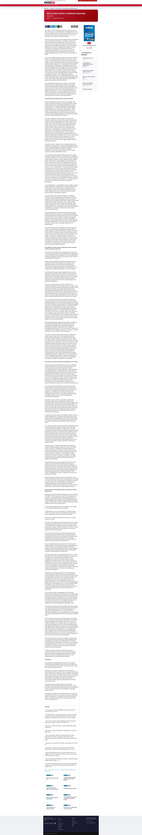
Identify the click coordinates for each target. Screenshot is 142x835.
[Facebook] (46, 26)
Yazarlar (52, 5)
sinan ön (57, 769)
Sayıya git (88, 47)
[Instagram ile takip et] (93, 0)
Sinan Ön (50, 16)
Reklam (73, 824)
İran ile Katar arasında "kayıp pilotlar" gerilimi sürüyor (53, 0)
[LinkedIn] (53, 26)
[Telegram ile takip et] (55, 823)
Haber (59, 818)
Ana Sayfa (46, 8)
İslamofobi (52, 769)
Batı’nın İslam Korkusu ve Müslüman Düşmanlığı (70, 8)
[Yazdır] (61, 26)
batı (55, 769)
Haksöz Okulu (52, 8)
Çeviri (59, 821)
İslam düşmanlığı (63, 769)
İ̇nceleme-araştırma (58, 8)
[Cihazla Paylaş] (58, 26)
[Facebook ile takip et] (88, 0)
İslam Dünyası (60, 819)
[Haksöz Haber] (49, 2)
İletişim (73, 819)
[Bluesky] (51, 26)
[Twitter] (48, 26)
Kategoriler (56, 5)
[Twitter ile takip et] (89, 0)
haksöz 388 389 (69, 769)
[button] (72, 26)
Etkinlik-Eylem (60, 826)
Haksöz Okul (48, 5)
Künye (73, 826)
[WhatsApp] (56, 26)
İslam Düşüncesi (60, 823)
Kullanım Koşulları (74, 823)
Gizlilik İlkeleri (74, 821)
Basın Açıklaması (60, 829)
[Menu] (97, 5)
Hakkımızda (74, 818)
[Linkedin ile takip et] (91, 0)
